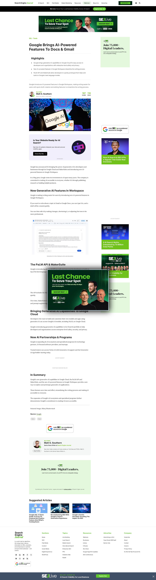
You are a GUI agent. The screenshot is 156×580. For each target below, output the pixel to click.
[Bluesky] (16, 558)
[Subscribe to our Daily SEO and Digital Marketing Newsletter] (136, 3)
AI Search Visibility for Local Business (112, 274)
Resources (78, 3)
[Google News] (16, 554)
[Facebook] (27, 554)
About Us (96, 3)
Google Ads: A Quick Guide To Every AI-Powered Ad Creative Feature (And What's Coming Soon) (36, 518)
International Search (68, 546)
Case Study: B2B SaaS (110, 540)
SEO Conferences (88, 554)
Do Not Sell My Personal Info (132, 552)
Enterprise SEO (66, 549)
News (33, 419)
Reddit (64, 557)
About (125, 540)
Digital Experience (47, 552)
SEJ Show (86, 549)
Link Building (66, 537)
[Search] (139, 3)
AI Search (41, 3)
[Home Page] (24, 3)
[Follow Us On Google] (60, 428)
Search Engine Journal (64, 445)
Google (38, 414)
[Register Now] (115, 146)
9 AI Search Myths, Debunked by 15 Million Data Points (113, 244)
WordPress (45, 554)
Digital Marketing (67, 3)
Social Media (45, 549)
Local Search (66, 540)
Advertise (104, 3)
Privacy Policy (128, 549)
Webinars (87, 3)
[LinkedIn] (19, 554)
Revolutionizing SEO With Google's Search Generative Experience (60, 516)
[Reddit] (23, 558)
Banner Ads (107, 543)
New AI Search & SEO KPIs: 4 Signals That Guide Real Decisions (114, 159)
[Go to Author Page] (31, 94)
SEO (48, 3)
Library (85, 543)
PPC (63, 552)
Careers (126, 546)
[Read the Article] (38, 508)
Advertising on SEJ (109, 537)
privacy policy (67, 489)
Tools (39, 419)
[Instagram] (19, 558)
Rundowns (86, 540)
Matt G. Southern (44, 94)
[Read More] (115, 232)
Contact (126, 543)
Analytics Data (66, 554)
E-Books (85, 546)
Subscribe (127, 537)
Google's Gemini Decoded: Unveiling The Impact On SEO (81, 516)
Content (44, 546)
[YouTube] (23, 554)
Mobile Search (66, 543)
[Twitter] (31, 554)
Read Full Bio (37, 451)
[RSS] (27, 558)
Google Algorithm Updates (90, 552)
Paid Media (55, 3)
